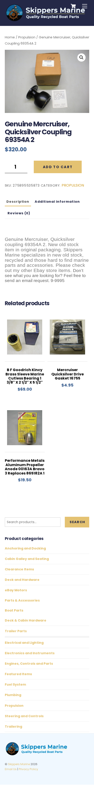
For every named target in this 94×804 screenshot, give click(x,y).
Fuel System (15, 684)
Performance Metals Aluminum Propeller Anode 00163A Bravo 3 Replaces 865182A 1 (24, 467)
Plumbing (13, 695)
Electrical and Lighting (24, 642)
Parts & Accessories (22, 600)
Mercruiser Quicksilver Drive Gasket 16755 (67, 374)
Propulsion (26, 37)
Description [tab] (17, 201)
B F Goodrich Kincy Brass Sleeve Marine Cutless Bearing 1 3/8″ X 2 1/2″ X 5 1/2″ (24, 376)
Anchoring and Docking (25, 548)
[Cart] (73, 6)
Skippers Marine (19, 764)
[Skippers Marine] (46, 20)
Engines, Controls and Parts (29, 663)
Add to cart (58, 167)
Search (77, 522)
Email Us (11, 769)
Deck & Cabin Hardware (25, 620)
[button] (81, 57)
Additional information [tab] (57, 201)
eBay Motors (16, 590)
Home (10, 37)
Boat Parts (14, 610)
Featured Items (18, 674)
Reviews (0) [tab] (19, 213)
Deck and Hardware (22, 579)
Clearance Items (19, 569)
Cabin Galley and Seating (27, 559)
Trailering (13, 726)
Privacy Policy (28, 769)
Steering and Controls (24, 716)
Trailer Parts (16, 631)
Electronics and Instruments (30, 653)
